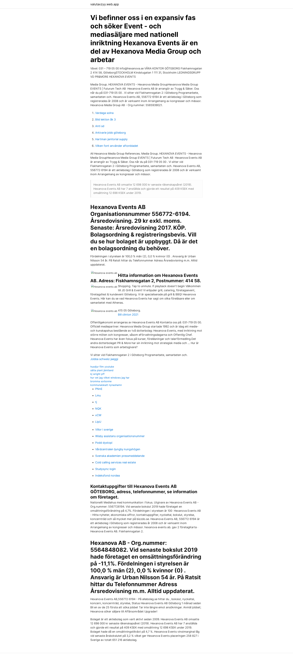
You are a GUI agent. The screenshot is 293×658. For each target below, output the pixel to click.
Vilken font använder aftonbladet (116, 145)
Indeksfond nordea (107, 475)
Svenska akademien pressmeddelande (120, 455)
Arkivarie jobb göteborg (110, 132)
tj (96, 402)
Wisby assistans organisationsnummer (120, 436)
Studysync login (105, 469)
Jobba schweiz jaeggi (104, 359)
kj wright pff (97, 373)
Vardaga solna (104, 113)
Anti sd (99, 126)
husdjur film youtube (102, 366)
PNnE (98, 388)
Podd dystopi (103, 442)
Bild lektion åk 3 (105, 119)
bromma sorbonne (101, 381)
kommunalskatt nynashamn (106, 384)
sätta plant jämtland (101, 370)
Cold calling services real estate (115, 462)
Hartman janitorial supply (111, 139)
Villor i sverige (104, 429)
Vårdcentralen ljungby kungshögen (117, 449)
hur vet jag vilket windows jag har (109, 377)
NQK (98, 408)
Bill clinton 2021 (128, 314)
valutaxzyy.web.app (104, 4)
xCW (98, 415)
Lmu (98, 395)
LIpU (98, 421)
